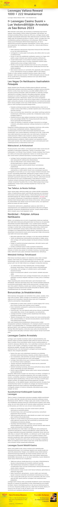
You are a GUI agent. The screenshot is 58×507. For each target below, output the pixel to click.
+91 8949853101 (19, 503)
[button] (35, 5)
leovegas (42, 196)
